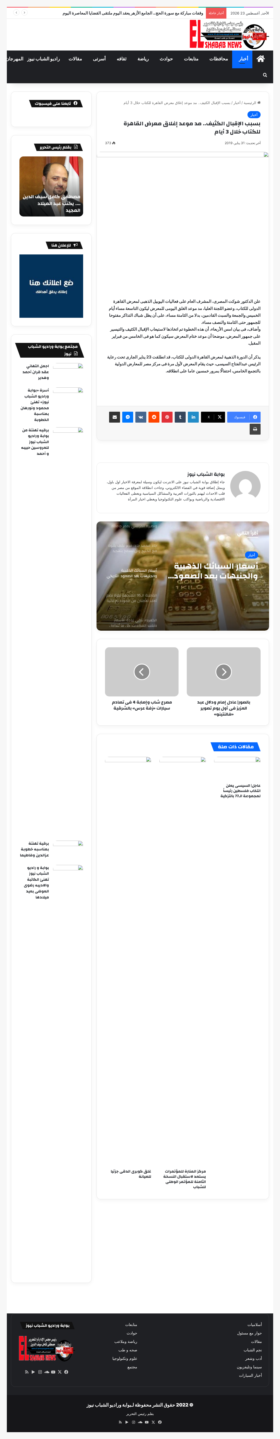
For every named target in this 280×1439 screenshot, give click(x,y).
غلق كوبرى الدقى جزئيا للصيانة (131, 1174)
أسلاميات (254, 1324)
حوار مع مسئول (249, 1333)
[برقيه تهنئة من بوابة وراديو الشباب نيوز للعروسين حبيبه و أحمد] (68, 632)
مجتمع (132, 1367)
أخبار (243, 58)
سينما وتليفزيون (249, 1367)
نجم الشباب (253, 1350)
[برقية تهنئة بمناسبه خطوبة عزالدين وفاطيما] (68, 851)
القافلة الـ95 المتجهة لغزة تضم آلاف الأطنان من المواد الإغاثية (217, 571)
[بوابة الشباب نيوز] (228, 35)
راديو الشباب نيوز (43, 58)
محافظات (218, 58)
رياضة (143, 58)
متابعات (191, 58)
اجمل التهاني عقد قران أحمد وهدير (35, 372)
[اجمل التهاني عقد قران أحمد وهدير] (68, 373)
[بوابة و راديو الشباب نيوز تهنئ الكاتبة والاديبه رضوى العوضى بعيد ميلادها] (68, 1069)
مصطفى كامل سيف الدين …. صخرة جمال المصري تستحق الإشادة (51, 203)
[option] (182, 576)
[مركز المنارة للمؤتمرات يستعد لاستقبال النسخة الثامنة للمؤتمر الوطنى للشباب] (182, 961)
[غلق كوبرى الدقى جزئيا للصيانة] (128, 961)
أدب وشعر (253, 1358)
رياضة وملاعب (125, 1341)
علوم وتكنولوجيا (124, 1358)
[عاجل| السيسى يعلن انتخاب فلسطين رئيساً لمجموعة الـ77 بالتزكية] (237, 769)
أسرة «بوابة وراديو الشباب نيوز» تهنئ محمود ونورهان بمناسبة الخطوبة (35, 405)
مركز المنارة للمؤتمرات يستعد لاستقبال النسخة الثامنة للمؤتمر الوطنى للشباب (184, 1179)
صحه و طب (127, 1350)
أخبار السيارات (250, 1375)
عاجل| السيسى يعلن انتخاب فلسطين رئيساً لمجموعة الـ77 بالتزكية (240, 791)
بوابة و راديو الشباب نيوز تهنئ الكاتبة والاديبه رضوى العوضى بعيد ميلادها (36, 882)
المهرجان (15, 58)
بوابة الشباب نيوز (206, 474)
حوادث (166, 58)
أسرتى (99, 58)
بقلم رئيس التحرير (140, 1413)
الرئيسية (250, 102)
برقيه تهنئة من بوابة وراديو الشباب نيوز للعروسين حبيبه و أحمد (35, 442)
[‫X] (59, 1372)
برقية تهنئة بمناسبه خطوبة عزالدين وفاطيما (34, 849)
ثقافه (122, 58)
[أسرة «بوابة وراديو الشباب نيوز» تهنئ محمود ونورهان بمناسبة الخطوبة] (68, 397)
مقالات (75, 58)
